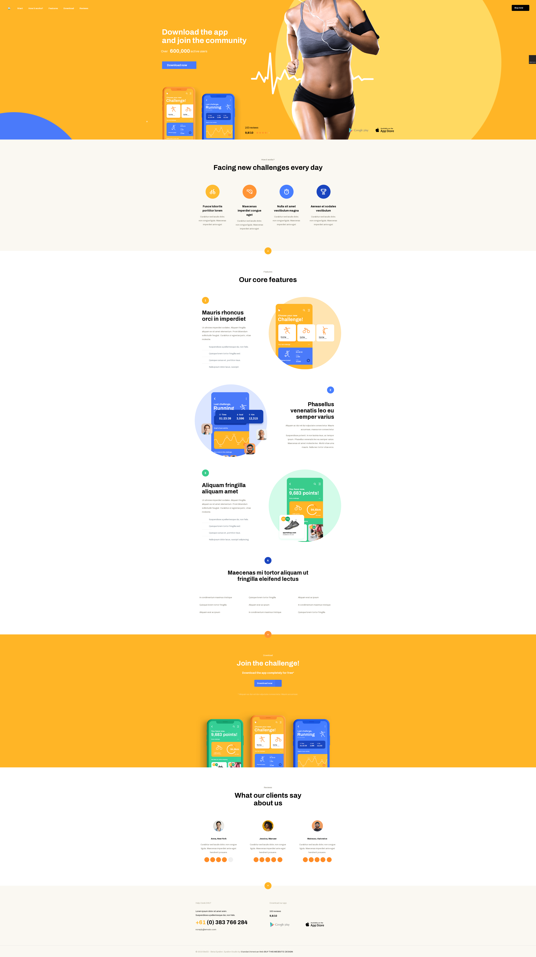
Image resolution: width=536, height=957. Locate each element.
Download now (177, 65)
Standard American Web (252, 952)
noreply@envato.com (206, 929)
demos (532, 62)
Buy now (519, 8)
